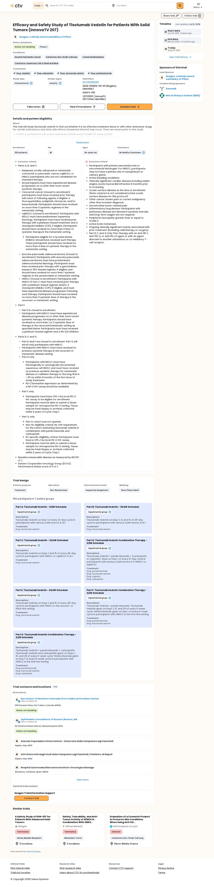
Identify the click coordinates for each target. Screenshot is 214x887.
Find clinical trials (20, 868)
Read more (82, 142)
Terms (161, 872)
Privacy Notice (166, 868)
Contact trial (128, 106)
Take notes (33, 106)
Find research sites (70, 868)
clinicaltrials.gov (33, 851)
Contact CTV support (121, 868)
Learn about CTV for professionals (79, 872)
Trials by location (20, 872)
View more (83, 779)
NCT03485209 (91, 82)
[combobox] (78, 5)
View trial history (178, 57)
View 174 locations (80, 106)
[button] (28, 56)
